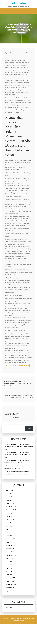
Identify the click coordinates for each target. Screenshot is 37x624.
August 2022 (10, 490)
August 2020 (10, 558)
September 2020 (11, 555)
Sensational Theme (19, 620)
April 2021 (9, 532)
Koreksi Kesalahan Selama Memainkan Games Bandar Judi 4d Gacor (19, 396)
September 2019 (11, 591)
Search (29, 428)
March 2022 (9, 500)
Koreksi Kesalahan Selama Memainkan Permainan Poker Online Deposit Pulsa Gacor (17, 383)
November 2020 (11, 549)
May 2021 (9, 529)
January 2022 (10, 503)
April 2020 (9, 571)
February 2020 (10, 578)
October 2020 (10, 552)
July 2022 (9, 493)
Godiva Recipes (18, 3)
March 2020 (9, 574)
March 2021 (9, 536)
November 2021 (11, 510)
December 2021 (11, 506)
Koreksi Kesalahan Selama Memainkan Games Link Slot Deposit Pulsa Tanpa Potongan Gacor (18, 446)
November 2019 (11, 587)
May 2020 (9, 568)
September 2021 (11, 516)
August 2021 (10, 519)
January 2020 (10, 581)
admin (11, 53)
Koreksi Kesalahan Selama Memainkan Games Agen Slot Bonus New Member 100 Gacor (17, 454)
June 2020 (9, 565)
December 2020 (11, 545)
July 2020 (9, 562)
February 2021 (10, 539)
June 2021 (9, 526)
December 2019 (11, 584)
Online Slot (9, 607)
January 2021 (10, 542)
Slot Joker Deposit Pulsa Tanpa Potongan (17, 365)
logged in (16, 417)
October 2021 (10, 513)
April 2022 (9, 497)
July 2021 (9, 523)
